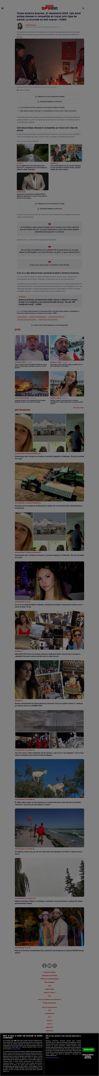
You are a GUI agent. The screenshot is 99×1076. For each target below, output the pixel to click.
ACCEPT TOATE (88, 1050)
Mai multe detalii (16, 1049)
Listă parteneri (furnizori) (52, 1058)
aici (14, 1063)
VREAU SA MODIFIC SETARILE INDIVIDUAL (88, 1056)
